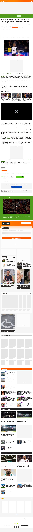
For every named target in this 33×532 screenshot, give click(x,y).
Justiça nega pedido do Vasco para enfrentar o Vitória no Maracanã (7, 419)
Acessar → (14, 257)
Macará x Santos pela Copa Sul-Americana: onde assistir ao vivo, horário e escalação (11, 483)
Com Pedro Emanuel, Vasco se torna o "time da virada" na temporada (10, 446)
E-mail (29, 1)
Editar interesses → (28, 227)
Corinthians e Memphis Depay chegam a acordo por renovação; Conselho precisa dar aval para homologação (23, 463)
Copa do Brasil (3, 431)
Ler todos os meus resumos (16, 238)
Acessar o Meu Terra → (14, 223)
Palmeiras (2, 475)
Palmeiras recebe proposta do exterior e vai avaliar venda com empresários (7, 463)
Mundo (6, 400)
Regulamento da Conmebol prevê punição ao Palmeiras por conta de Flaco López (8, 477)
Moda (5, 388)
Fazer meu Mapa (8, 253)
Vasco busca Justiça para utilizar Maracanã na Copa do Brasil (7, 433)
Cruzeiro (29, 159)
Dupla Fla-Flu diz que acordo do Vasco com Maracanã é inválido (24, 419)
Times (19, 15)
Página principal (4, 1)
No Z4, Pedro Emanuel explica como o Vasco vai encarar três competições (27, 440)
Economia (6, 369)
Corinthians (3, 73)
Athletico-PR (8, 73)
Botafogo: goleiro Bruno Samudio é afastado (9, 489)
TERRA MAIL (17, 1)
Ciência (22, 400)
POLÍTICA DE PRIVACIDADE (24, 523)
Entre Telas (22, 394)
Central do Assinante (23, 1)
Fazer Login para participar (16, 186)
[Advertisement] (23, 446)
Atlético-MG (3, 161)
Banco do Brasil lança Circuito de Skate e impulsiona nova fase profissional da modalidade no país (27, 484)
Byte (21, 388)
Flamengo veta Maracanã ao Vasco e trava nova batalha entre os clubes (10, 440)
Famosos (6, 394)
